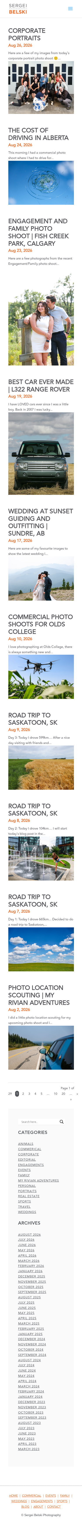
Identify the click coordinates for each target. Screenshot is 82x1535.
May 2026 (26, 1250)
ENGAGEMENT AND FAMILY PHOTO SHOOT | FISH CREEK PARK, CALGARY (38, 232)
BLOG (25, 1507)
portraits (27, 1191)
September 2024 (32, 1355)
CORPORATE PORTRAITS (26, 34)
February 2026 (31, 1266)
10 (55, 1093)
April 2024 (27, 1381)
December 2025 (31, 1276)
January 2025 (30, 1334)
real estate (29, 1196)
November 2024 (32, 1344)
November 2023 (32, 1407)
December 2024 (31, 1339)
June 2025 (27, 1308)
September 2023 (32, 1417)
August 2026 (29, 1234)
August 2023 (29, 1423)
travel (24, 1206)
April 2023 (27, 1444)
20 (63, 1093)
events (24, 1170)
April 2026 (27, 1255)
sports (24, 1201)
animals (25, 1144)
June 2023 (27, 1433)
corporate (28, 1154)
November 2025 (32, 1281)
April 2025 (27, 1318)
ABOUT (38, 1507)
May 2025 (26, 1313)
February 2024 (31, 1391)
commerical (29, 1149)
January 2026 (30, 1271)
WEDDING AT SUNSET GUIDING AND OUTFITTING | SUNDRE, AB (40, 522)
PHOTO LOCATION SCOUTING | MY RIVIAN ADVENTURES (39, 995)
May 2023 (26, 1438)
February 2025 (31, 1329)
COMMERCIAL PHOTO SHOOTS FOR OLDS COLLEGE (40, 624)
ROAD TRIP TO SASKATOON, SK (32, 719)
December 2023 (31, 1402)
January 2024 (30, 1396)
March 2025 (29, 1323)
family (24, 1175)
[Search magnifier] (62, 1122)
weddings (27, 1212)
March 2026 (29, 1261)
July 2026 (26, 1239)
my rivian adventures (38, 1180)
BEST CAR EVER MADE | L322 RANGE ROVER (41, 385)
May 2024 (26, 1376)
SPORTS (62, 1501)
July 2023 (26, 1428)
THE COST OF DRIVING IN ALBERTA (38, 134)
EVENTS (50, 1496)
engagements (31, 1165)
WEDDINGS (19, 1501)
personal (27, 1186)
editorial (27, 1159)
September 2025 (32, 1292)
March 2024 (29, 1386)
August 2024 (29, 1360)
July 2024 (26, 1365)
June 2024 (27, 1370)
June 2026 (27, 1245)
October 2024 (31, 1349)
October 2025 (31, 1287)
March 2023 (29, 1449)
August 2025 (29, 1297)
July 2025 (26, 1302)
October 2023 (31, 1412)
